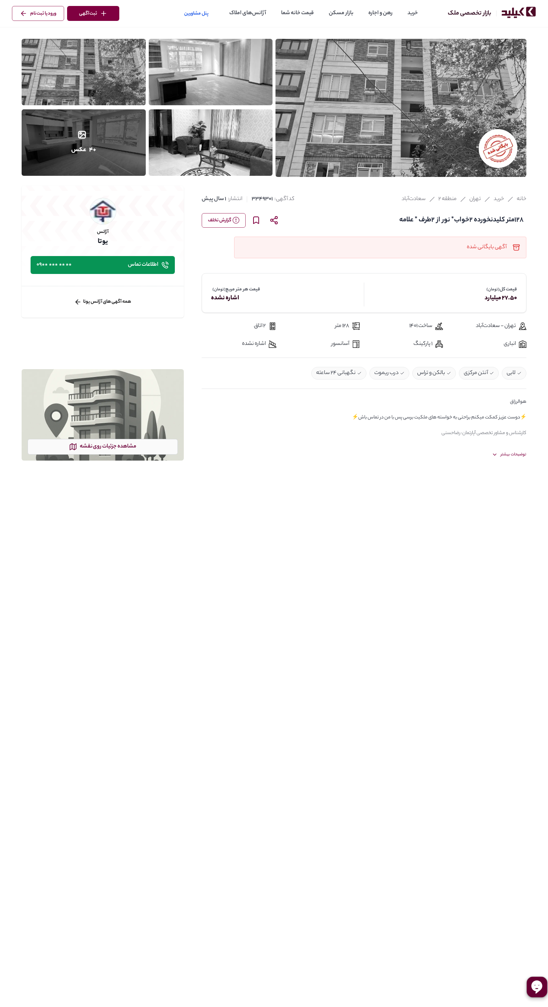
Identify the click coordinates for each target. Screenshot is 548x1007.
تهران (475, 199)
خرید (412, 13)
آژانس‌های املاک (247, 13)
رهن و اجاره (380, 13)
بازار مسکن (341, 13)
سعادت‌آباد (413, 199)
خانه (521, 199)
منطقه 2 (447, 199)
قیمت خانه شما (297, 13)
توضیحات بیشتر (513, 454)
